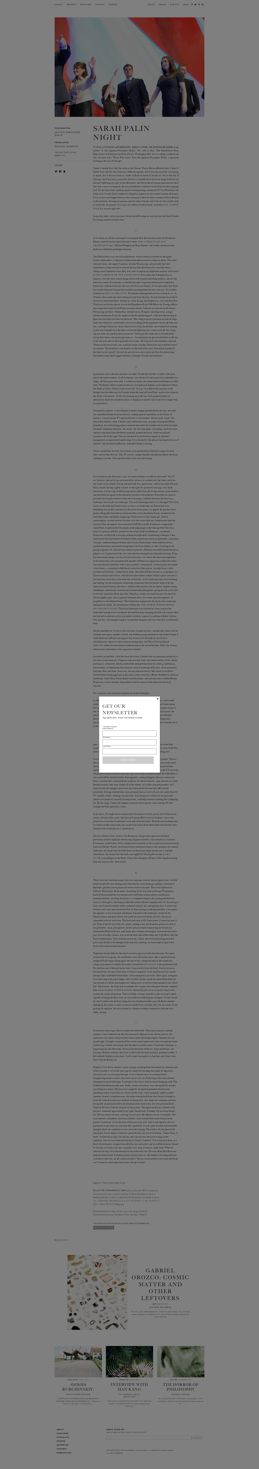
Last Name (106, 746)
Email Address (108, 729)
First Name (106, 737)
